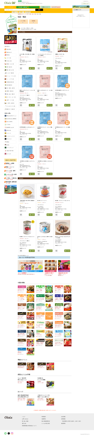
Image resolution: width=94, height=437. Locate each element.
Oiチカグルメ (9, 138)
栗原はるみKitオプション (11, 115)
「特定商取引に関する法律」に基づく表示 (71, 421)
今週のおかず (9, 52)
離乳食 (7, 141)
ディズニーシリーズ (10, 136)
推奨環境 (63, 423)
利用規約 (44, 416)
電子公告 (24, 423)
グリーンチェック (9, 147)
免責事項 (44, 418)
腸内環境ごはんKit (10, 127)
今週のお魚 (8, 130)
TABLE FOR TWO (9, 150)
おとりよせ (8, 153)
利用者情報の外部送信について (29, 425)
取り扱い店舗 (25, 421)
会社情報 (63, 416)
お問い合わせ (25, 418)
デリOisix (8, 124)
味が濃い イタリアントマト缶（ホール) (62, 200)
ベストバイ (8, 133)
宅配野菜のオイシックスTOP (23, 14)
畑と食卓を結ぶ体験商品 (11, 118)
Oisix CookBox (9, 121)
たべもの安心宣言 (46, 423)
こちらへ (27, 2)
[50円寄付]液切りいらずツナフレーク (62, 90)
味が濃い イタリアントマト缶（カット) (27, 236)
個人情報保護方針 (46, 421)
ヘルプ (23, 416)
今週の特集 (8, 49)
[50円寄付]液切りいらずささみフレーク (27, 127)
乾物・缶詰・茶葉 (32, 14)
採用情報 (63, 418)
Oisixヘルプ (86, 3)
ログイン (86, 1)
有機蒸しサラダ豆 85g (59, 54)
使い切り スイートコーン (42, 200)
